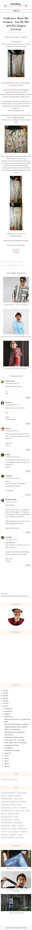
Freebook (23, 801)
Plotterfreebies (7, 822)
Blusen (4, 795)
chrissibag (8, 476)
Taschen (4, 831)
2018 (4, 693)
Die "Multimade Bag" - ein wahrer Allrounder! (16, 890)
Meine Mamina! (8, 748)
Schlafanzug (6, 825)
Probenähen (18, 822)
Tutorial (16, 831)
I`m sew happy (6, 807)
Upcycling (5, 834)
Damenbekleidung (12, 265)
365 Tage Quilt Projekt (8, 792)
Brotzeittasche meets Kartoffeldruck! (14, 732)
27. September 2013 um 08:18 (12, 478)
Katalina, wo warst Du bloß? (12, 729)
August (6, 753)
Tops (10, 831)
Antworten (28, 397)
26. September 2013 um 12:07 (12, 405)
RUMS (23, 240)
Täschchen (23, 831)
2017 (4, 695)
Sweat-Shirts (22, 828)
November (7, 711)
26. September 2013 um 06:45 (12, 383)
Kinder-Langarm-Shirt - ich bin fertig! (14, 740)
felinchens (8, 402)
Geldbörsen (5, 804)
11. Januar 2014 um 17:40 (11, 502)
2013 (4, 706)
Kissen (17, 810)
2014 (4, 703)
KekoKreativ (22, 807)
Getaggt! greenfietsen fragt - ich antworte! (15, 727)
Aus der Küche (21, 792)
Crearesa (18, 795)
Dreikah (7, 454)
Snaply (14, 828)
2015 (4, 701)
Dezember (7, 709)
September (7, 716)
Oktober (6, 714)
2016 (4, 698)
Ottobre (15, 816)
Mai (5, 761)
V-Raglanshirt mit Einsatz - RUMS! (14, 737)
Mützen (4, 813)
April (5, 763)
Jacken (14, 807)
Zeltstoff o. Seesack (8, 837)
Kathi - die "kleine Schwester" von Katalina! (16, 724)
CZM (24, 233)
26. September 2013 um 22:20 (12, 457)
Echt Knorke (18, 798)
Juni (5, 758)
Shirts (14, 825)
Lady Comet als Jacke (17, 913)
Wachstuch (13, 834)
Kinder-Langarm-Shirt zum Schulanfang (15, 742)
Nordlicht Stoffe (13, 813)
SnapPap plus (6, 828)
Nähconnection (6, 816)
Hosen (22, 265)
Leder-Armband (8, 734)
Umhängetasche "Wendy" (11, 745)
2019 (4, 690)
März (5, 766)
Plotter (16, 819)
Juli (5, 756)
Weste (20, 834)
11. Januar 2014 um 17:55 (11, 539)
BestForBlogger (23, 927)
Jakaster (7, 428)
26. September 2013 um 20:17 (12, 430)
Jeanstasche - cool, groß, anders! (16, 868)
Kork (22, 810)
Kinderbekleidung (7, 810)
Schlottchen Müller (11, 499)
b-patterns (19, 837)
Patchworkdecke (7, 819)
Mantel (27, 810)
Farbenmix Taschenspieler (10, 801)
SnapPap (20, 825)
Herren (13, 804)
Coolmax (10, 795)
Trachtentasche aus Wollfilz (12, 750)
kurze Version (9, 90)
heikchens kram (10, 381)
